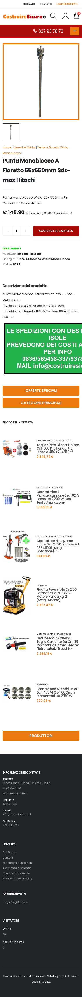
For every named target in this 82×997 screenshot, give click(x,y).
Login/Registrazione (16, 902)
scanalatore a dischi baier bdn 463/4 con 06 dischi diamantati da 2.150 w (57, 692)
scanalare (42, 684)
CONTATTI (45, 4)
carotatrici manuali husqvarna (54, 536)
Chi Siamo (9, 852)
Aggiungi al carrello (56, 231)
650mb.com (71, 976)
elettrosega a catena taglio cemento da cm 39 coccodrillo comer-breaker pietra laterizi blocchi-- (58, 643)
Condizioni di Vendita (16, 873)
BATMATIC (42, 585)
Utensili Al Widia (24, 147)
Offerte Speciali (41, 390)
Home (7, 147)
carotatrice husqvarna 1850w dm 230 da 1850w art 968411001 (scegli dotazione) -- (58, 546)
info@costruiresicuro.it (17, 814)
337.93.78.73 (50, 31)
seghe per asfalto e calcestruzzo (54, 440)
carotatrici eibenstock (49, 487)
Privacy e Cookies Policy (18, 878)
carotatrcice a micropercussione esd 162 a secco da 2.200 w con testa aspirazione (58, 497)
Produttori (40, 736)
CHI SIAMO (29, 4)
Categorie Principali (41, 403)
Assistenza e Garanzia (17, 868)
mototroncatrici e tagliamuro (54, 634)
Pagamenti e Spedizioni (18, 863)
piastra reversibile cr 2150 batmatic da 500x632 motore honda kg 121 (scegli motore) (57, 594)
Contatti (8, 857)
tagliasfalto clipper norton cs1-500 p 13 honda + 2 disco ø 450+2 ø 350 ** (58, 448)
